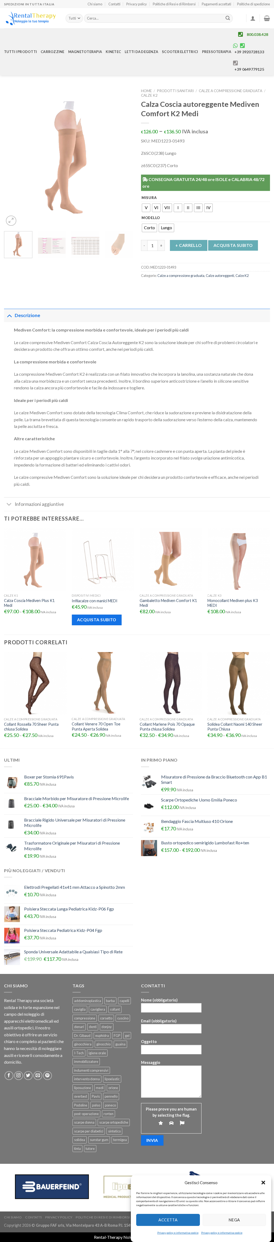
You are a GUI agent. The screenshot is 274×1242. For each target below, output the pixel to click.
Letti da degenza (141, 52)
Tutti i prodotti (20, 52)
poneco (110, 1105)
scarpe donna (84, 1122)
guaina (120, 1044)
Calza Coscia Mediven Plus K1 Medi (29, 603)
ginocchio (103, 1044)
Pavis (96, 1096)
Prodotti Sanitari (175, 91)
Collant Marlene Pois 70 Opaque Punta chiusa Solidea (167, 727)
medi (100, 1088)
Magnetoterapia (85, 52)
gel (127, 1035)
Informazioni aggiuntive (39, 504)
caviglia (80, 1009)
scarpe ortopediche (113, 1122)
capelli (124, 1001)
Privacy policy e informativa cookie (178, 1232)
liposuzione (82, 1088)
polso (96, 1105)
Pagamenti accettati (216, 4)
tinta (77, 1148)
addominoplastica (87, 1001)
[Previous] (13, 156)
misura (149, 198)
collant (115, 1009)
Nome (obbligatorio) (159, 1000)
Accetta (167, 1219)
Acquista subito (233, 245)
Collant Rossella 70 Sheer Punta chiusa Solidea (31, 727)
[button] (263, 1182)
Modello (151, 218)
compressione (84, 1018)
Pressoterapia (216, 52)
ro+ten (108, 1114)
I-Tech (79, 1053)
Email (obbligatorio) (159, 1021)
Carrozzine (52, 52)
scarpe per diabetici (88, 1131)
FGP (117, 1035)
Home (146, 91)
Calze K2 (149, 95)
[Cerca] (228, 18)
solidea (79, 1140)
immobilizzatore (86, 1061)
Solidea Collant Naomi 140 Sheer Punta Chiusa (234, 727)
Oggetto (149, 1041)
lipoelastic (112, 1079)
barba (110, 1001)
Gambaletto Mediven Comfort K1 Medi (168, 603)
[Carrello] (267, 18)
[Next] (123, 156)
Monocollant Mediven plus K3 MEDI (232, 603)
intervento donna (87, 1079)
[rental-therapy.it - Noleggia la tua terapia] (31, 18)
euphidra (102, 1035)
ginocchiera (83, 1044)
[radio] (146, 208)
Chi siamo (94, 4)
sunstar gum (99, 1140)
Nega (234, 1219)
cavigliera (97, 1009)
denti (93, 1027)
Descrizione (27, 315)
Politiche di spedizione (253, 4)
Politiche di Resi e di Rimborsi (174, 4)
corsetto (106, 1018)
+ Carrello (188, 245)
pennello (111, 1096)
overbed (80, 1096)
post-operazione (86, 1114)
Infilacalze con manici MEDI (94, 601)
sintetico (114, 1131)
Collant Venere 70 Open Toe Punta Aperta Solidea (96, 726)
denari (79, 1027)
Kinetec (113, 52)
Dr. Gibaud (82, 1035)
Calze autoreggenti (220, 275)
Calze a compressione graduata (230, 91)
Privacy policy (136, 4)
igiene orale (97, 1053)
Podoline (80, 1105)
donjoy (106, 1027)
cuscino (122, 1018)
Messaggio (150, 1062)
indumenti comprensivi (91, 1070)
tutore (90, 1148)
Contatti (114, 4)
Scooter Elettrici (180, 52)
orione (113, 1088)
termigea (120, 1140)
